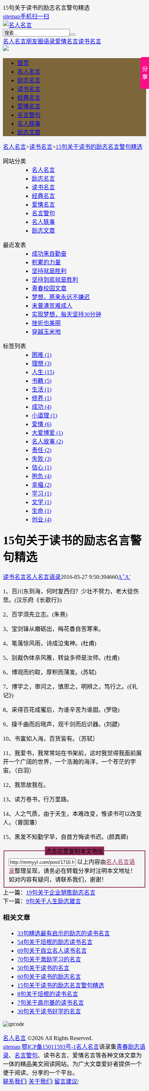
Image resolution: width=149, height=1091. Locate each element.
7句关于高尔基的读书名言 (50, 1003)
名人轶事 (29, 124)
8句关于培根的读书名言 (47, 994)
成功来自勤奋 (49, 254)
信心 (41, 467)
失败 (41, 459)
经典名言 (29, 98)
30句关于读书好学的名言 (49, 1011)
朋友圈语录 (40, 41)
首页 (23, 63)
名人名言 (14, 41)
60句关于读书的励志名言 (49, 977)
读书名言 (89, 41)
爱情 (41, 424)
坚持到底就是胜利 (55, 280)
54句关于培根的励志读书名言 (55, 942)
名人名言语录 (43, 577)
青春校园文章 (49, 288)
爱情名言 (66, 41)
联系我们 (14, 1081)
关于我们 (40, 1081)
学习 (41, 493)
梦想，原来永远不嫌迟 (61, 297)
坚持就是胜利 (49, 271)
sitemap (11, 16)
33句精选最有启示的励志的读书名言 (63, 933)
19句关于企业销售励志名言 (60, 892)
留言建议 (65, 1081)
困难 (41, 355)
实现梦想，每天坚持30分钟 (66, 314)
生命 (41, 511)
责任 (41, 450)
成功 (41, 407)
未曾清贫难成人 (52, 306)
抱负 (41, 476)
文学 (41, 502)
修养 (41, 398)
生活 (41, 389)
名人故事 (47, 441)
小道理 (44, 415)
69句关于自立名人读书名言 (52, 951)
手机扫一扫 (34, 16)
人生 (43, 372)
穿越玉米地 (46, 332)
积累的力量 (46, 262)
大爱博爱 (47, 433)
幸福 (41, 485)
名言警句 (29, 115)
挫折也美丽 (46, 323)
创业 (41, 519)
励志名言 (29, 80)
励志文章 (29, 132)
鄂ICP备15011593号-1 (49, 1047)
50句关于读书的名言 (43, 968)
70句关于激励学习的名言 (49, 959)
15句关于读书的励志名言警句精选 (99, 147)
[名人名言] (17, 25)
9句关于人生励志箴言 (53, 901)
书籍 (41, 381)
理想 (41, 363)
